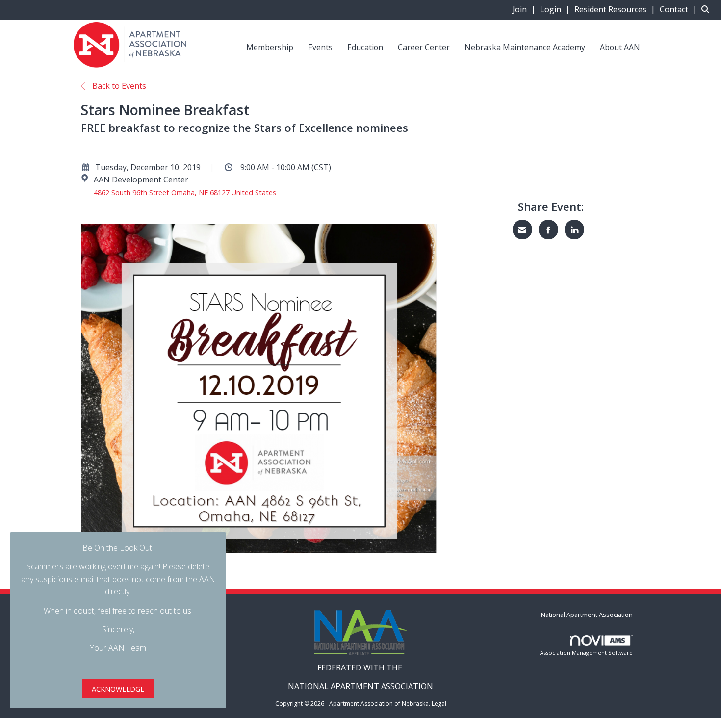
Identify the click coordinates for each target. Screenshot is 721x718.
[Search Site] (707, 9)
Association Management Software (586, 652)
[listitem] (525, 9)
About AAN (620, 47)
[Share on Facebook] (548, 229)
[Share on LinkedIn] (574, 229)
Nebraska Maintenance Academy (524, 47)
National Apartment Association (587, 614)
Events (320, 47)
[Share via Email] (522, 229)
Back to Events (118, 85)
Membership (269, 47)
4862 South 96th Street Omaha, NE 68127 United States (185, 192)
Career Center (424, 47)
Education (365, 47)
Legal (439, 703)
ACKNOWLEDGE (118, 688)
